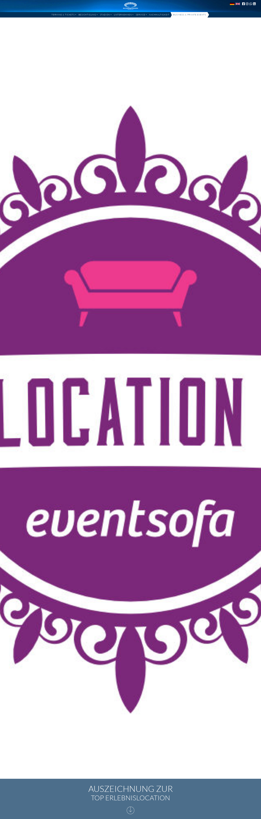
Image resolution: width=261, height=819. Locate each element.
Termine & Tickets (63, 14)
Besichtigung (87, 14)
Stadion (105, 14)
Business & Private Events (189, 14)
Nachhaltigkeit (159, 14)
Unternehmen (123, 14)
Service (140, 14)
